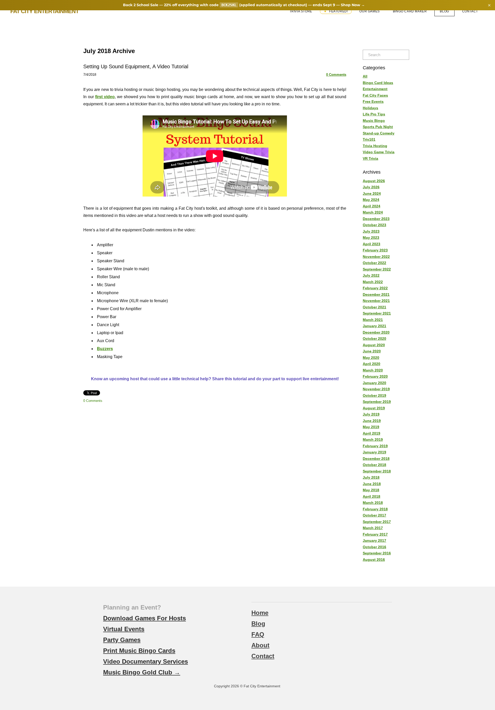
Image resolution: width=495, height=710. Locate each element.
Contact (470, 11)
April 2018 (371, 496)
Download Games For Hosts (144, 618)
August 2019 (374, 408)
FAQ (257, 634)
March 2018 (373, 503)
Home (259, 612)
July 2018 (371, 477)
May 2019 (371, 427)
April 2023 (371, 244)
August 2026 (374, 181)
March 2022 (373, 282)
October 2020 (374, 338)
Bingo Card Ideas (378, 83)
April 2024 (371, 206)
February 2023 (375, 250)
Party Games (122, 639)
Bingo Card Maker (410, 11)
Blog (444, 11)
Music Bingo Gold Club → (141, 672)
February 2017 (375, 534)
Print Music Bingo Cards (139, 650)
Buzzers (105, 348)
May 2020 (371, 358)
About (260, 645)
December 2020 (376, 332)
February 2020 (375, 376)
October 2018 (374, 465)
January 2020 (374, 383)
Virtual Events (123, 629)
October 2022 (374, 263)
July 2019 (371, 414)
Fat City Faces (375, 95)
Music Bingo (374, 121)
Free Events (373, 101)
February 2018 (375, 509)
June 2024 (372, 193)
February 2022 (375, 288)
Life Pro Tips (374, 114)
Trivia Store (301, 11)
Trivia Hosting (375, 146)
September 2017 (377, 522)
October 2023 (374, 225)
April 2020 (371, 364)
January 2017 (374, 540)
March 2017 (373, 528)
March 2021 (373, 320)
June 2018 (372, 484)
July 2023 (371, 231)
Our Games (369, 11)
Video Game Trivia (378, 152)
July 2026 (371, 187)
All (365, 76)
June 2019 (372, 421)
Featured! (338, 11)
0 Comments (336, 75)
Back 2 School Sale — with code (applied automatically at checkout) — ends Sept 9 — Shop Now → (244, 5)
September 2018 (377, 471)
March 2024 (373, 212)
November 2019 (376, 389)
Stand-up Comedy (378, 133)
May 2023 (371, 237)
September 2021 (377, 313)
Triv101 (369, 139)
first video (105, 97)
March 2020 (373, 370)
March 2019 (373, 439)
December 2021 (376, 294)
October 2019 (374, 395)
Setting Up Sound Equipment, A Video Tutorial (135, 66)
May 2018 (371, 490)
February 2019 (375, 446)
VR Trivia (370, 158)
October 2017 (374, 515)
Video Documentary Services (145, 661)
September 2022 (377, 269)
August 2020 (374, 345)
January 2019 (374, 452)
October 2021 (374, 307)
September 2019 (377, 402)
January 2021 (374, 326)
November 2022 (376, 257)
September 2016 (377, 553)
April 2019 (371, 433)
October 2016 (374, 547)
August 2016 (374, 559)
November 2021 (376, 301)
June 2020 (372, 351)
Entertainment (375, 89)
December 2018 (376, 459)
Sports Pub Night (378, 127)
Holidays (370, 108)
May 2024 (371, 200)
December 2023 (376, 219)
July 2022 (371, 275)
